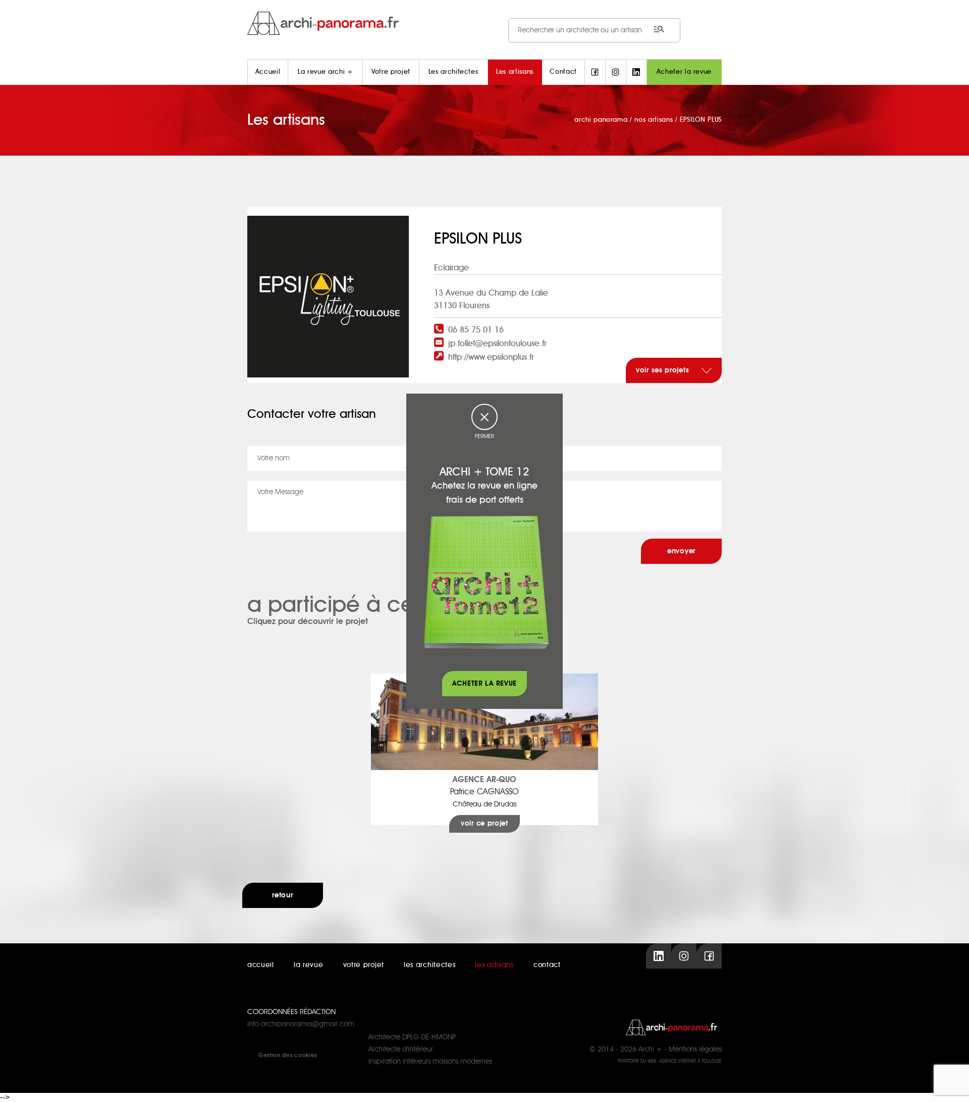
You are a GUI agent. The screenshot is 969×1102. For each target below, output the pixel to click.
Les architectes (453, 72)
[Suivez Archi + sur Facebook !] (595, 72)
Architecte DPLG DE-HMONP (412, 1037)
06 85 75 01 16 (476, 330)
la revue (309, 965)
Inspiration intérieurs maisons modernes (430, 1061)
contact (547, 965)
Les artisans (514, 72)
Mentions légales (695, 1049)
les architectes (430, 965)
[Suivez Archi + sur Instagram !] (616, 72)
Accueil (268, 72)
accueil (260, 965)
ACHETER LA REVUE (484, 683)
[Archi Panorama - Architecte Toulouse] (484, 23)
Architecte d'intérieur (400, 1049)
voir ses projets (663, 370)
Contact (563, 72)
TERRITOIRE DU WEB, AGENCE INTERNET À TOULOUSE (670, 1061)
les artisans (494, 965)
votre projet (363, 965)
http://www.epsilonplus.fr (491, 357)
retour (282, 895)
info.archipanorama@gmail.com (300, 1024)
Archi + (650, 1049)
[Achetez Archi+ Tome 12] (486, 581)
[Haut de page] (951, 1084)
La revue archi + (325, 72)
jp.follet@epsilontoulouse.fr (497, 344)
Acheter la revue (684, 72)
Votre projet (390, 72)
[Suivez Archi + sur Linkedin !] (636, 72)
